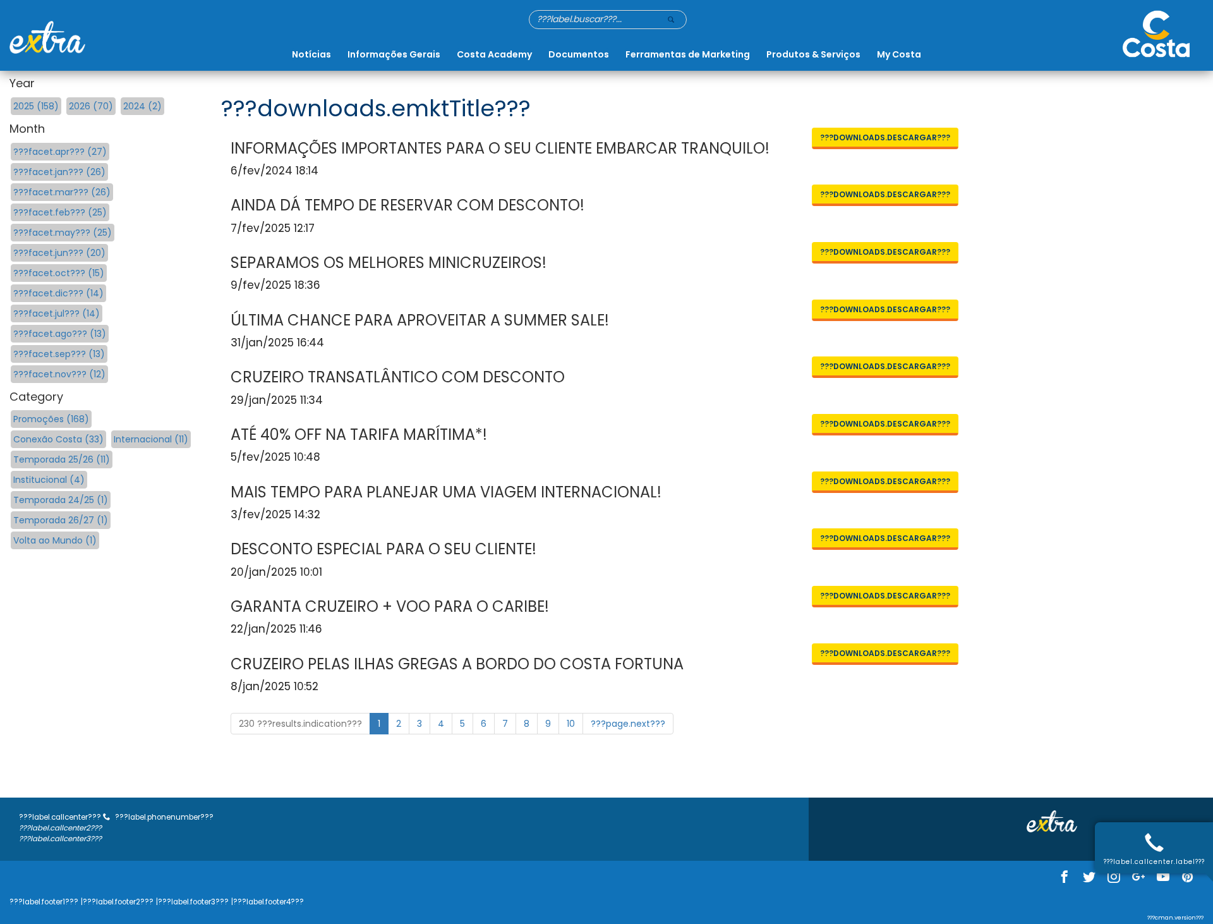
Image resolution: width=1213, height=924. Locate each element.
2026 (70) (91, 106)
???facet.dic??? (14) (58, 293)
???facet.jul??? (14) (56, 313)
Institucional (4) (49, 479)
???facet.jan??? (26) (59, 172)
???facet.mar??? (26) (62, 192)
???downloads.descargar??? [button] (885, 137)
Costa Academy (494, 54)
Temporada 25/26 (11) (61, 459)
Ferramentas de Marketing (687, 54)
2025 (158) (36, 106)
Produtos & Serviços (813, 54)
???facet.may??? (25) (62, 232)
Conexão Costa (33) (58, 439)
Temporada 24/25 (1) (60, 500)
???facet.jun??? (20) (59, 252)
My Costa (899, 54)
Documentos (578, 54)
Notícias (311, 54)
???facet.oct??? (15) (58, 273)
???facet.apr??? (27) (60, 151)
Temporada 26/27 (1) (60, 520)
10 (571, 723)
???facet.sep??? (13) (59, 354)
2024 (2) (142, 106)
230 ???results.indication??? (300, 723)
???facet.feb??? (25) (60, 212)
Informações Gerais (393, 54)
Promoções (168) (51, 419)
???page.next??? (628, 723)
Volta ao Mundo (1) (55, 540)
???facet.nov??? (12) (59, 374)
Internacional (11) (151, 439)
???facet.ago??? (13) (59, 333)
